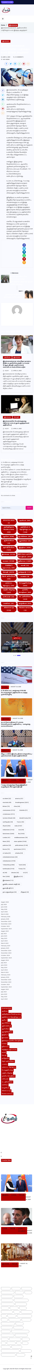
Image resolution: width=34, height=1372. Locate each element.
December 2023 (6, 980)
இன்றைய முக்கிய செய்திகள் (25, 555)
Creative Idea (6, 1160)
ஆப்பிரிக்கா (25, 536)
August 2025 (5, 931)
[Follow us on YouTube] (15, 1139)
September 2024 (6, 958)
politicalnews (21, 845)
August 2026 (5, 902)
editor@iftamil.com (9, 1135)
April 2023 (4, 999)
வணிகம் (8, 603)
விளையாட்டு (9, 609)
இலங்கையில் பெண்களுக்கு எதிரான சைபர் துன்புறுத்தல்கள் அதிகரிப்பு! (16, 423)
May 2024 (4, 967)
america (19, 799)
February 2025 (5, 946)
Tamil (22, 865)
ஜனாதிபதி (8, 888)
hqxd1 (7, 370)
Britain (6, 806)
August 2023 (5, 989)
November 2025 (6, 924)
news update (20, 841)
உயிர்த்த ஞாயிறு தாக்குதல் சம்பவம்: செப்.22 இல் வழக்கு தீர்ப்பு (12, 1271)
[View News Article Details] (6, 10)
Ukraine (15, 873)
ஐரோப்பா (24, 561)
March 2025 (4, 943)
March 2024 (4, 972)
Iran (21, 830)
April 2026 (4, 912)
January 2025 (5, 948)
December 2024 (6, 951)
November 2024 (6, 953)
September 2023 (6, 987)
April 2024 (4, 970)
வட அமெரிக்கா (25, 598)
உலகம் (8, 561)
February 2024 (5, 975)
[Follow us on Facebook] (6, 64)
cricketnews (9, 814)
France (20, 822)
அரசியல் (24, 520)
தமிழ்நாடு (24, 572)
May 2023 (4, 997)
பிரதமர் (25, 892)
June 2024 (4, 965)
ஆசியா (8, 536)
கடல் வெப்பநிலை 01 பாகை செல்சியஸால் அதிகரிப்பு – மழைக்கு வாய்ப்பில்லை (15, 471)
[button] (15, 655)
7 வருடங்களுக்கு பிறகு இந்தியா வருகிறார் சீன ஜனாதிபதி (16, 481)
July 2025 (4, 934)
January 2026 (5, 919)
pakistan (7, 845)
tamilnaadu (8, 869)
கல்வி (25, 565)
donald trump (25, 818)
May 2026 (4, 909)
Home (3, 25)
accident (7, 799)
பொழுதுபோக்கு (25, 584)
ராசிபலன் (8, 597)
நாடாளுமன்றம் (10, 892)
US (25, 873)
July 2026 (4, 904)
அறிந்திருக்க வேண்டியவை (8, 529)
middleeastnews (21, 837)
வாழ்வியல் (25, 603)
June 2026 (4, 907)
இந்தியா (25, 547)
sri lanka (7, 853)
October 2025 (5, 926)
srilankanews (9, 861)
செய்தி (8, 572)
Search (29, 508)
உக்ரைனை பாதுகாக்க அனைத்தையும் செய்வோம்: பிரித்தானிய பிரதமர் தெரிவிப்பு (14, 1238)
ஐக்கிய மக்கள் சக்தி (11, 884)
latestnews (8, 834)
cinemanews (9, 810)
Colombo (23, 810)
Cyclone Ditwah (9, 818)
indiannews (8, 830)
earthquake (8, 822)
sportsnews (20, 849)
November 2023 (6, 982)
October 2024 (5, 955)
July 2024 (4, 963)
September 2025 (6, 929)
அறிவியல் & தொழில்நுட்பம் (25, 529)
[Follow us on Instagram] (8, 1139)
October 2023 (5, 984)
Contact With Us (7, 1156)
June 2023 (4, 994)
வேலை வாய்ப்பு (25, 609)
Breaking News (9, 522)
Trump (21, 869)
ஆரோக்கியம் (9, 542)
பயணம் (24, 576)
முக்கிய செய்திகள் (25, 591)
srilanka (19, 853)
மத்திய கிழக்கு (9, 591)
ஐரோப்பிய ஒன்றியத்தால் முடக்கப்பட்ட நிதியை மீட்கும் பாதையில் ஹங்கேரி (14, 485)
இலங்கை (13, 25)
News (6, 841)
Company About (7, 1152)
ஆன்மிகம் (25, 541)
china (17, 806)
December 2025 (6, 921)
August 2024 (5, 960)
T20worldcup (9, 865)
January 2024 (5, 977)
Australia (7, 802)
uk (5, 873)
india (18, 826)
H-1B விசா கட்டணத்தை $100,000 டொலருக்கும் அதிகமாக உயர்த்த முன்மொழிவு (12, 465)
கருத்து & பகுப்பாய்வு (8, 567)
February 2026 (5, 917)
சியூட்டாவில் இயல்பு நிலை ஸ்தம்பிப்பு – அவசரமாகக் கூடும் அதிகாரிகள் (14, 476)
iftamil (6, 826)
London (6, 837)
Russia (6, 849)
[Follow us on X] (10, 64)
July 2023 (4, 992)
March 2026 (4, 914)
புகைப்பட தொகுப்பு (8, 584)
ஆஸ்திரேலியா (9, 549)
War (6, 876)
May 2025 (4, 938)
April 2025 (4, 941)
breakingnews (22, 802)
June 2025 (4, 936)
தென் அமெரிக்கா (9, 578)
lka (21, 834)
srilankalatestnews (10, 857)
